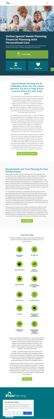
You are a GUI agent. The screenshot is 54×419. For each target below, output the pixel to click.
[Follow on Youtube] (12, 416)
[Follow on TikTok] (9, 416)
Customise (9, 413)
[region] (18, 408)
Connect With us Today (27, 153)
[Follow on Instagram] (6, 416)
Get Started (27, 221)
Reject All (18, 413)
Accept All (27, 413)
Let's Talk (27, 379)
